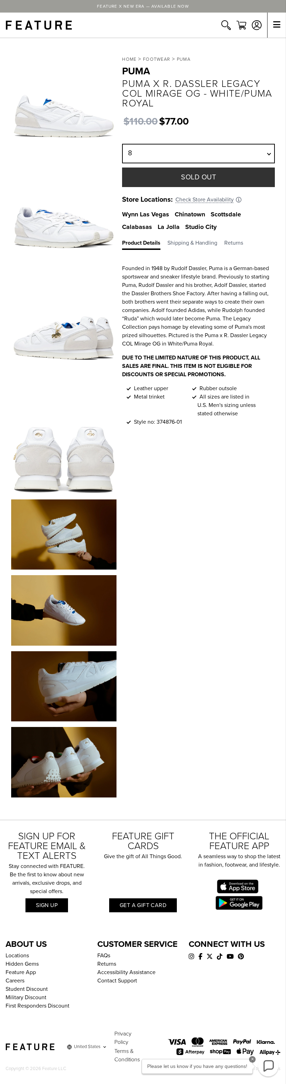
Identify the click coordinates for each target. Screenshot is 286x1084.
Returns (106, 963)
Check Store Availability (204, 199)
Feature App (21, 972)
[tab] (144, 244)
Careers (15, 980)
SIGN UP (47, 905)
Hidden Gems (22, 963)
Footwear (156, 59)
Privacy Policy (122, 1038)
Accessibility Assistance (126, 972)
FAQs (103, 955)
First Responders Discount (37, 1005)
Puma (183, 59)
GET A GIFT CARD (143, 905)
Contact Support (117, 980)
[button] (268, 1066)
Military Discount (26, 997)
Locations (17, 955)
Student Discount (27, 989)
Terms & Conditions (127, 1055)
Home (129, 59)
